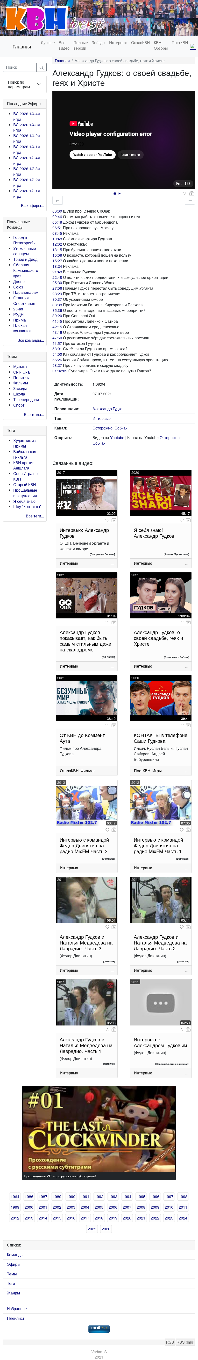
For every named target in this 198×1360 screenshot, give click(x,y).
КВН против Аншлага (24, 465)
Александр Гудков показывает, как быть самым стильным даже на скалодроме (85, 641)
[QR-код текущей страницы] (193, 46)
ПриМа (19, 320)
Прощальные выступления (25, 492)
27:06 (57, 288)
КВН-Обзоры (161, 45)
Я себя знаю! (24, 501)
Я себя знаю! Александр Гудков (154, 532)
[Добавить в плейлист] (191, 193)
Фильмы (20, 383)
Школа (19, 394)
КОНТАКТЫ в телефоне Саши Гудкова (160, 737)
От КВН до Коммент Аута (82, 737)
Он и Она (21, 372)
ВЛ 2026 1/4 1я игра (26, 149)
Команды (15, 1254)
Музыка (20, 366)
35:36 (57, 310)
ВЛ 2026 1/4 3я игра (26, 127)
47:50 (57, 338)
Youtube (117, 437)
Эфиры (13, 1264)
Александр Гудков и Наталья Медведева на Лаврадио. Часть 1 (86, 1045)
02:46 (57, 216)
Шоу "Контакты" (27, 506)
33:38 (57, 305)
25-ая (18, 309)
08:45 (57, 233)
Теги (11, 1283)
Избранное (17, 1308)
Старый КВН (24, 484)
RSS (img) (185, 1342)
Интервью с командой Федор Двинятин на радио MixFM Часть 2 (84, 845)
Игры (157, 770)
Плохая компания (22, 328)
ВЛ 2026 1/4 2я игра (26, 138)
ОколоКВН (140, 42)
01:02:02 (59, 371)
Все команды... (30, 340)
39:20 (57, 315)
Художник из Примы (24, 443)
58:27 (57, 365)
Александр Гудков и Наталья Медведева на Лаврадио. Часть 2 (160, 942)
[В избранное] (184, 194)
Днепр (19, 281)
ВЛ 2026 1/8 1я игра (26, 193)
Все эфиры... (32, 205)
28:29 (57, 293)
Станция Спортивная (24, 300)
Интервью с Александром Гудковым (160, 1042)
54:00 (57, 354)
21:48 (57, 272)
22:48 (57, 277)
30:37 (57, 299)
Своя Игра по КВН (25, 476)
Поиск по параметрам (19, 84)
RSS (170, 1342)
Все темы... (34, 414)
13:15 (57, 249)
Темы (12, 1274)
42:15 (57, 326)
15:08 (57, 255)
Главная (22, 46)
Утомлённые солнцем (24, 251)
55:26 (57, 359)
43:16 (57, 332)
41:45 (57, 321)
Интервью (118, 42)
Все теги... (35, 516)
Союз (18, 287)
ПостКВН (180, 42)
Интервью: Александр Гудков (84, 532)
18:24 (57, 266)
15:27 (57, 260)
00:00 (57, 211)
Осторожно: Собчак (109, 428)
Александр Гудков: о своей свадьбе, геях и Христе (158, 638)
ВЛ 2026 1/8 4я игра (26, 160)
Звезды (20, 388)
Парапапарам (25, 292)
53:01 (57, 348)
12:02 (57, 244)
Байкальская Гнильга (24, 454)
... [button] (112, 563)
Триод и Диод (25, 259)
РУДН (18, 314)
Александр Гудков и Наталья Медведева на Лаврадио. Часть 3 (86, 942)
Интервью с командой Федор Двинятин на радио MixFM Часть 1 (158, 845)
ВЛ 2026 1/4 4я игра (26, 116)
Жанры (13, 1293)
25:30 (57, 282)
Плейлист (15, 1318)
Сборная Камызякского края (25, 270)
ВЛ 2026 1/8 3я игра (26, 171)
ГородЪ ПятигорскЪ (24, 240)
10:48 (57, 238)
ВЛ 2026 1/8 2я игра (26, 182)
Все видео (64, 45)
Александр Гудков (108, 408)
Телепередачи (26, 399)
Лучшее (48, 42)
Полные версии (80, 45)
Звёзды (98, 42)
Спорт (18, 405)
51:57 (57, 343)
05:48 (57, 222)
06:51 (57, 227)
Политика (21, 377)
